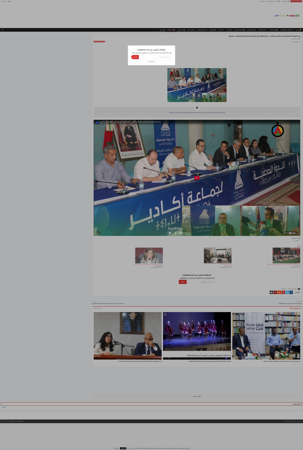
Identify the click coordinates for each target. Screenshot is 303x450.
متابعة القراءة (151, 61)
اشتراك (135, 57)
